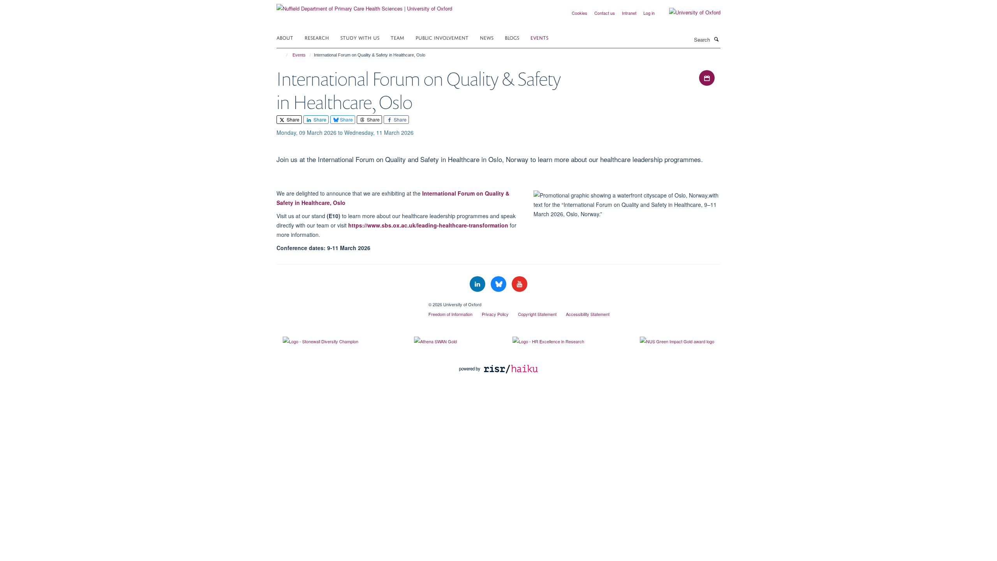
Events (539, 37)
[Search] (716, 39)
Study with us (359, 37)
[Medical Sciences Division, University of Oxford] (347, 301)
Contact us (604, 13)
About (285, 37)
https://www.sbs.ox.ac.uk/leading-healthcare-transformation (428, 225)
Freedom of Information (450, 314)
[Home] (283, 55)
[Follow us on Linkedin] (478, 284)
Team (397, 37)
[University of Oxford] (688, 12)
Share (292, 119)
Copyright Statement (537, 314)
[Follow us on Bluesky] (499, 284)
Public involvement (442, 37)
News (486, 37)
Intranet (629, 13)
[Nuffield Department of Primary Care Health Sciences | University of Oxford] (364, 5)
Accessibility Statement (587, 314)
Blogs (512, 37)
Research (317, 37)
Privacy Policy (495, 314)
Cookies (579, 13)
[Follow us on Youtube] (519, 284)
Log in (649, 13)
